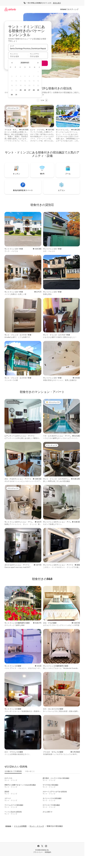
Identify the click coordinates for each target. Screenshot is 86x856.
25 (21, 90)
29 (38, 90)
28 (34, 90)
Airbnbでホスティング (69, 9)
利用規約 (48, 852)
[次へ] (46, 100)
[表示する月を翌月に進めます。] (38, 62)
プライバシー (38, 852)
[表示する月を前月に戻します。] (12, 62)
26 (25, 90)
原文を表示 (57, 3)
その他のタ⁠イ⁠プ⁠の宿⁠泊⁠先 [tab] (13, 771)
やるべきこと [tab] (30, 771)
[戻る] (38, 100)
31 (16, 95)
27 (29, 90)
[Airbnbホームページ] (10, 9)
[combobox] (28, 48)
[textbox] (18, 56)
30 (12, 95)
